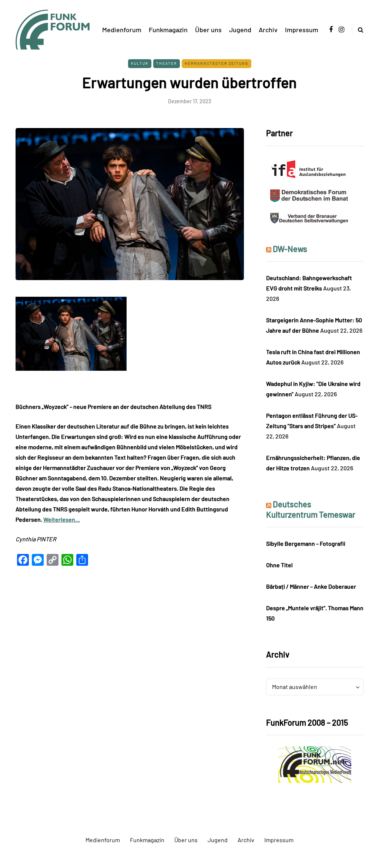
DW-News (290, 248)
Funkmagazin (168, 30)
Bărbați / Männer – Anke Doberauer (311, 586)
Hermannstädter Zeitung (216, 63)
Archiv (268, 30)
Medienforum (121, 30)
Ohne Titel (279, 564)
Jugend (240, 30)
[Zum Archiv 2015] (314, 763)
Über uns (208, 30)
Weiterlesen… (61, 519)
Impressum (301, 30)
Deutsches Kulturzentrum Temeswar (310, 509)
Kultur (139, 63)
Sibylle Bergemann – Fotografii (305, 543)
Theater (166, 63)
